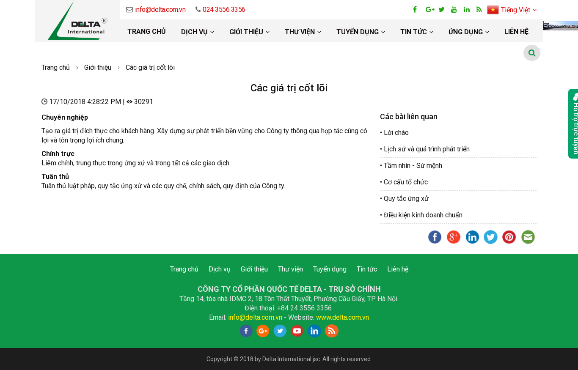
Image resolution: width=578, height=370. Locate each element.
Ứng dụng (466, 32)
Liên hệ (516, 31)
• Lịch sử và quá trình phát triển (425, 149)
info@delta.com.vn (160, 9)
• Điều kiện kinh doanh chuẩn (421, 215)
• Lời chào (394, 133)
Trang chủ (146, 31)
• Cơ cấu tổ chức (404, 182)
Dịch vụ (194, 32)
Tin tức (413, 32)
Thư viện (300, 32)
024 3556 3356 (224, 9)
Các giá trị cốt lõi (150, 67)
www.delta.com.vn (342, 317)
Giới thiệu (246, 32)
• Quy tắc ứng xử (404, 199)
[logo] (77, 21)
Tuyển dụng (357, 32)
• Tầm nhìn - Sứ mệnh (411, 166)
